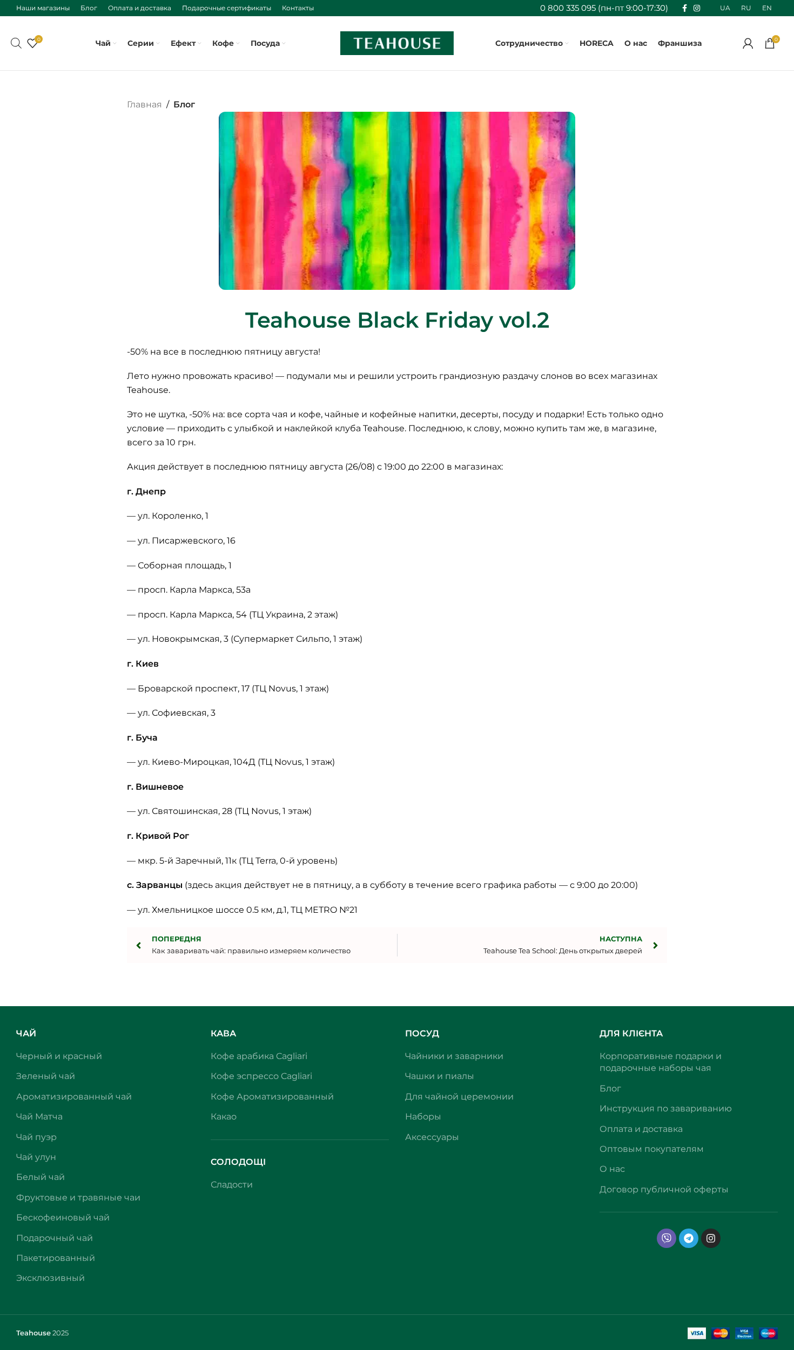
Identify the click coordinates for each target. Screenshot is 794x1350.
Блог (184, 104)
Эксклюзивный (50, 1278)
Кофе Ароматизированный (272, 1096)
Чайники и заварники (454, 1056)
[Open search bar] (16, 43)
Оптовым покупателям (652, 1149)
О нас (612, 1169)
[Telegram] (688, 1238)
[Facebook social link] (684, 8)
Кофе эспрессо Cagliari (261, 1076)
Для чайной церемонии (459, 1096)
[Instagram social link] (696, 8)
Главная (144, 104)
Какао (224, 1116)
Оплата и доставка (641, 1129)
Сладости (232, 1184)
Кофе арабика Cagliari (259, 1056)
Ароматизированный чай (74, 1096)
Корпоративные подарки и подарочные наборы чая (661, 1062)
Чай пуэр (36, 1137)
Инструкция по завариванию (666, 1108)
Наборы (423, 1116)
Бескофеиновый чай (63, 1217)
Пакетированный (55, 1258)
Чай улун (36, 1157)
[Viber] (666, 1238)
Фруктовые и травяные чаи (78, 1197)
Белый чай (40, 1177)
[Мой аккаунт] (748, 43)
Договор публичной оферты (664, 1189)
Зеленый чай (45, 1076)
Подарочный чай (54, 1238)
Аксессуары (432, 1137)
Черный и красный (59, 1056)
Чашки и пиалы (439, 1076)
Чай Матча (39, 1116)
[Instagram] (711, 1238)
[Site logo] (397, 42)
